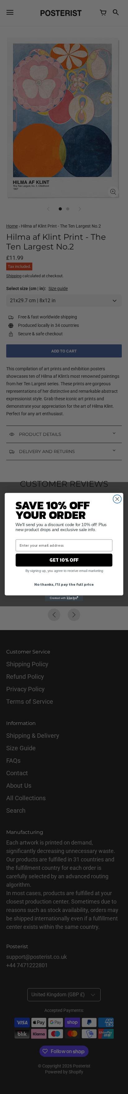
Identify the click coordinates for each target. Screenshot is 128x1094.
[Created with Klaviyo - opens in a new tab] (64, 598)
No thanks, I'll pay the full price (64, 584)
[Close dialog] (117, 499)
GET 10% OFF (63, 560)
